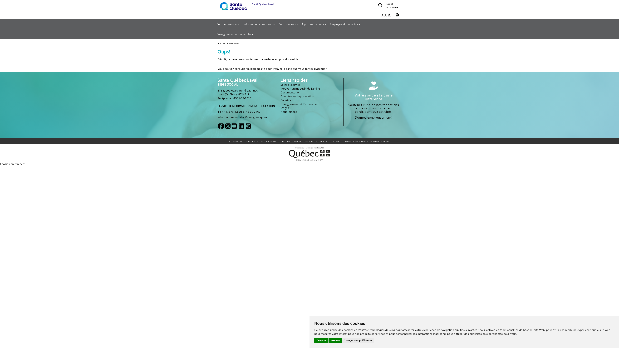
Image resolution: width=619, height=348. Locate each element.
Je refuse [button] (335, 340)
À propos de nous (313, 24)
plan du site (257, 69)
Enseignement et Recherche (298, 104)
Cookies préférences (12, 164)
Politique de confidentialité (302, 141)
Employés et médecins (344, 24)
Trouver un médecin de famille (300, 88)
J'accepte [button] (321, 340)
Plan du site (252, 141)
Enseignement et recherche (234, 34)
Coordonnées (287, 24)
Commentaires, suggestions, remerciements (366, 141)
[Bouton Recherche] (381, 6)
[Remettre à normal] (385, 15)
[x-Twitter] (228, 127)
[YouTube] (234, 127)
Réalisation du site (329, 141)
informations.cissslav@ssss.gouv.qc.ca (242, 117)
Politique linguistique (272, 141)
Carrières (286, 100)
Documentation (290, 92)
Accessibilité (235, 141)
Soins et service (290, 85)
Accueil (222, 43)
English (390, 4)
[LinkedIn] (241, 127)
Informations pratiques (258, 24)
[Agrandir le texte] (389, 15)
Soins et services (227, 24)
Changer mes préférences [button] (358, 340)
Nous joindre (392, 7)
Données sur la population (297, 96)
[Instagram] (248, 127)
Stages (284, 108)
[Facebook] (221, 127)
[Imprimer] (397, 15)
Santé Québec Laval (237, 80)
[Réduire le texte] (382, 15)
